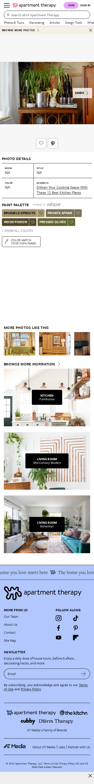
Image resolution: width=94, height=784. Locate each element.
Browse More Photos (18, 30)
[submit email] (83, 673)
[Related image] (19, 344)
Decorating (36, 22)
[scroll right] (86, 343)
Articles (55, 22)
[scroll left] (8, 343)
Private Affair (60, 213)
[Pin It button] (53, 143)
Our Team (11, 616)
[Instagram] (58, 618)
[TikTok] (76, 618)
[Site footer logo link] (47, 593)
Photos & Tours (14, 22)
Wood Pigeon (15, 222)
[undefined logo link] (34, 5)
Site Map (10, 640)
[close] (90, 775)
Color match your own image (23, 241)
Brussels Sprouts (19, 213)
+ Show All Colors (17, 230)
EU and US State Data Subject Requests (60, 765)
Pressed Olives (53, 222)
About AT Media (43, 746)
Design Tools (73, 22)
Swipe (79, 93)
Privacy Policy (31, 689)
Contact (10, 632)
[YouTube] (58, 637)
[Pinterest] (76, 628)
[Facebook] (58, 628)
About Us (10, 624)
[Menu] (7, 5)
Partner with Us (79, 746)
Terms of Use (51, 763)
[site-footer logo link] (15, 746)
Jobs (61, 746)
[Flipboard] (76, 637)
